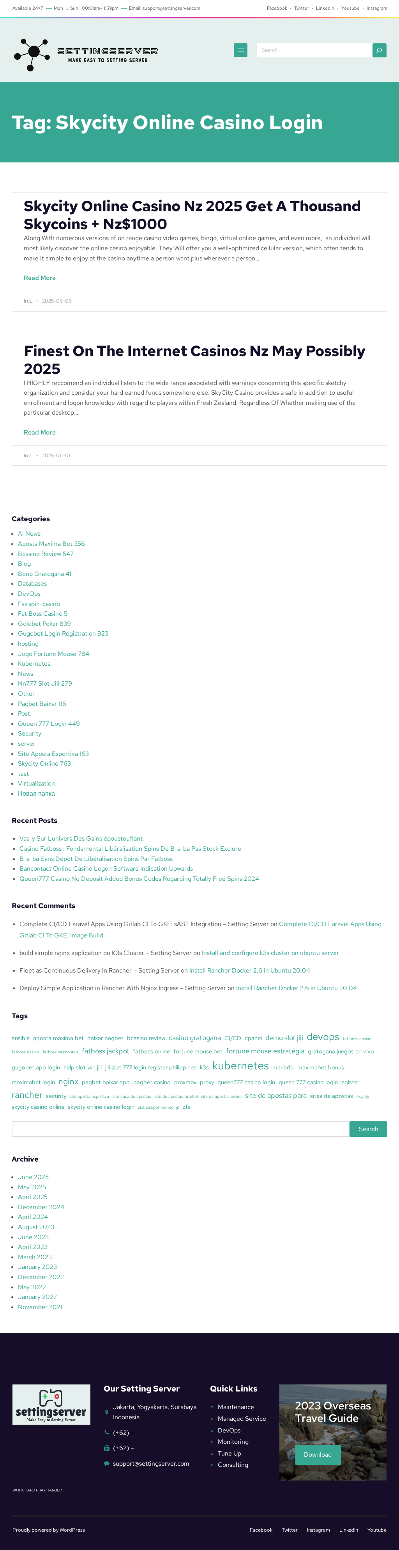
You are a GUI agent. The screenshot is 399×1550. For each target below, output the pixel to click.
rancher (27, 1095)
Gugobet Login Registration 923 (63, 633)
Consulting (233, 1465)
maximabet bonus (320, 1067)
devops (323, 1036)
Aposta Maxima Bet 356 (51, 544)
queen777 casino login (246, 1082)
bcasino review (146, 1038)
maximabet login (33, 1082)
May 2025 (32, 1187)
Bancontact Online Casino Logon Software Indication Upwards (106, 868)
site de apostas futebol (176, 1096)
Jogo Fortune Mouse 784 (53, 654)
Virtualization (36, 783)
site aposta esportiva (89, 1096)
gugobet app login (36, 1067)
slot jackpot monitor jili (158, 1107)
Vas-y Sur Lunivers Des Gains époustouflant (81, 838)
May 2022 (32, 1287)
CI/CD (232, 1038)
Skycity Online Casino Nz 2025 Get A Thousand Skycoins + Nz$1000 (192, 215)
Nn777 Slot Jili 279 (45, 683)
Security (29, 733)
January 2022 (37, 1297)
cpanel (253, 1038)
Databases (32, 583)
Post (24, 713)
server (26, 743)
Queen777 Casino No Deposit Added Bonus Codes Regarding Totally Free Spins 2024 (139, 879)
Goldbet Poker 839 (44, 624)
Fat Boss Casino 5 (42, 613)
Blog (24, 563)
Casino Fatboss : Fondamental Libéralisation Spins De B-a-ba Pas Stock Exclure (130, 848)
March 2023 (35, 1257)
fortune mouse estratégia (265, 1051)
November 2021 (40, 1307)
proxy (207, 1082)
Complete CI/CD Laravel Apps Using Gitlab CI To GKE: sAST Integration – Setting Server (144, 924)
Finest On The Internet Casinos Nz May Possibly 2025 (194, 360)
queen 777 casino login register (319, 1082)
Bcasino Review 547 (46, 554)
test (23, 774)
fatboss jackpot (105, 1051)
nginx (68, 1081)
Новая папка (36, 793)
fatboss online (151, 1051)
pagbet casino (152, 1082)
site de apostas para (276, 1095)
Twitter (290, 1530)
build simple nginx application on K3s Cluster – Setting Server (105, 953)
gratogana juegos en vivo (341, 1051)
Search (368, 1129)
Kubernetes (34, 663)
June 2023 (33, 1237)
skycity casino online (38, 1107)
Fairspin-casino (39, 604)
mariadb (283, 1067)
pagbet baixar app (106, 1082)
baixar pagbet (105, 1038)
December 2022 (41, 1277)
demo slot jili (284, 1037)
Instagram (318, 1530)
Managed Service (242, 1419)
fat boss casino (357, 1038)
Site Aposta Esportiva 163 (53, 754)
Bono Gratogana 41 (44, 574)
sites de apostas (331, 1096)
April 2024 (33, 1217)
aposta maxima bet (58, 1038)
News (25, 674)
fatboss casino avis (60, 1052)
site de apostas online (221, 1096)
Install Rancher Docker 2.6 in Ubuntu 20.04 (249, 970)
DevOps (29, 594)
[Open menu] (240, 50)
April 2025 (33, 1197)
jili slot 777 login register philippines (150, 1067)
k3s (204, 1067)
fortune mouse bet (197, 1051)
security (56, 1096)
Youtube (377, 1530)
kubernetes (240, 1065)
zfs (187, 1107)
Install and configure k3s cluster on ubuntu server (270, 953)
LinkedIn (348, 1530)
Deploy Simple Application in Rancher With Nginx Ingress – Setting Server (122, 988)
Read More (42, 282)
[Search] (380, 50)
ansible (21, 1038)
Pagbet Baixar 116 (42, 704)
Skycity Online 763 (44, 763)
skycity (363, 1096)
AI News (29, 533)
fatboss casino (25, 1052)
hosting (28, 644)
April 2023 (33, 1247)
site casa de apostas (132, 1096)
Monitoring (233, 1442)
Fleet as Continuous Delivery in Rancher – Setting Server (99, 970)
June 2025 (33, 1177)
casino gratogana (195, 1037)
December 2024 (41, 1207)
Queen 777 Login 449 (49, 724)
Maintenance (236, 1407)
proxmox (185, 1082)
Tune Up (229, 1453)
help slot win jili (83, 1067)
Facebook (261, 1530)
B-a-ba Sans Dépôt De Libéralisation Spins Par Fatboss (96, 859)
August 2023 (36, 1227)
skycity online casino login (101, 1107)
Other (26, 693)
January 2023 (37, 1267)
